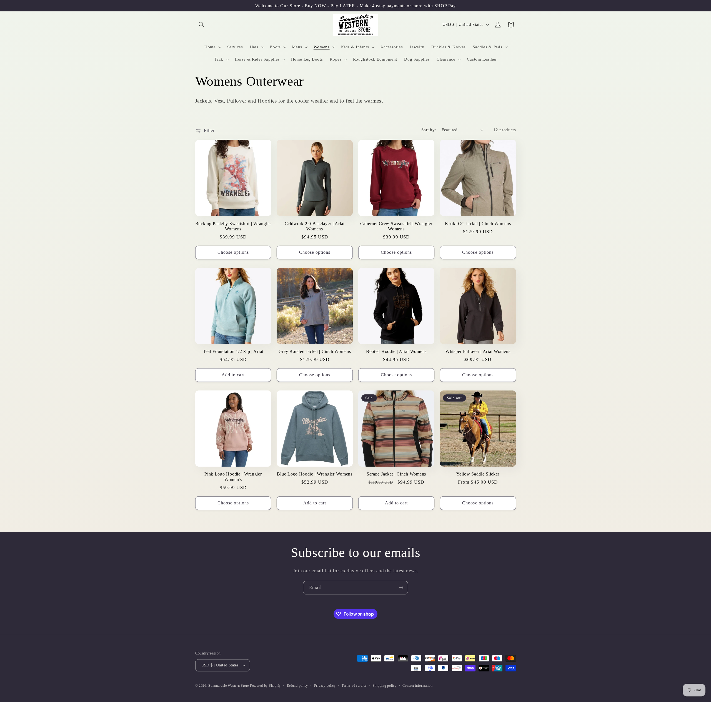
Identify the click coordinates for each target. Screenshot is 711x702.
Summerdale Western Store (229, 685)
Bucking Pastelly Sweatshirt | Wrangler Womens (233, 226)
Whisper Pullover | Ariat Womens (477, 351)
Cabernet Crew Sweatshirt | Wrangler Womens (396, 226)
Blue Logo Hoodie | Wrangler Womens (314, 474)
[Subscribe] (401, 587)
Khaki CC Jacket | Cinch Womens (478, 223)
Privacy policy (325, 685)
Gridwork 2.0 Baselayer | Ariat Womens (315, 226)
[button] (201, 24)
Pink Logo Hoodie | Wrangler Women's (233, 477)
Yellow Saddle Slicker (477, 474)
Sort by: (428, 130)
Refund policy (297, 685)
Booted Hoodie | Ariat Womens (396, 351)
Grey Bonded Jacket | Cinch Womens (315, 351)
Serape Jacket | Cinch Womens (396, 474)
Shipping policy (385, 685)
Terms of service (354, 685)
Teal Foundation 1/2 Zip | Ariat (233, 351)
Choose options (233, 252)
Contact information (417, 685)
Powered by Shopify (265, 685)
